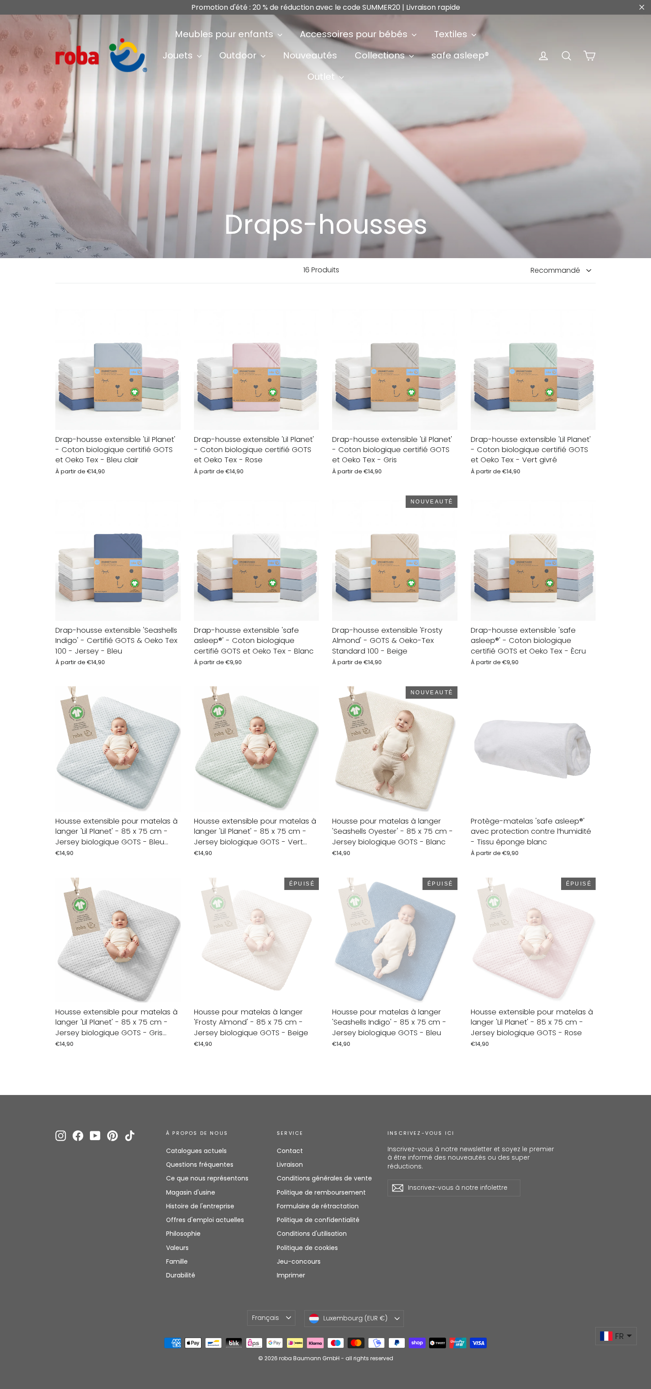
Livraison (290, 1164)
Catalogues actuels (196, 1150)
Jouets (179, 55)
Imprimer (291, 1275)
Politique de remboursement (321, 1192)
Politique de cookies (307, 1247)
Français (265, 1317)
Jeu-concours (299, 1261)
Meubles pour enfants (225, 34)
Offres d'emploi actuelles (205, 1219)
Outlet (322, 76)
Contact (290, 1150)
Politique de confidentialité (318, 1219)
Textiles (451, 34)
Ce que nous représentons (207, 1178)
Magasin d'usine (190, 1192)
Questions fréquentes (199, 1164)
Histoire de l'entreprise (200, 1206)
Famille (177, 1261)
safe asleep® (460, 55)
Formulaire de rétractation (318, 1206)
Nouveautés (310, 55)
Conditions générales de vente (324, 1178)
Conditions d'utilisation (312, 1233)
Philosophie (183, 1233)
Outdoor (239, 55)
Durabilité (180, 1275)
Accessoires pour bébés (355, 34)
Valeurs (177, 1247)
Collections (381, 55)
